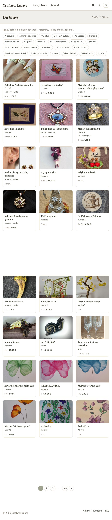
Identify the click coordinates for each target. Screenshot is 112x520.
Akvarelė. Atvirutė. (50, 385)
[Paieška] (93, 5)
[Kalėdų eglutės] (56, 201)
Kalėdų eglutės (48, 216)
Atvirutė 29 (83, 426)
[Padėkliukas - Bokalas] (92, 201)
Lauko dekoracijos (58, 42)
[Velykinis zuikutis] (92, 158)
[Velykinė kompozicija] (92, 287)
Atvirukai (45, 36)
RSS (107, 510)
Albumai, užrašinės (28, 36)
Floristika (93, 36)
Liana (43, 346)
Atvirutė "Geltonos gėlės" (17, 426)
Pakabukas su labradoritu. (54, 128)
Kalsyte (8, 389)
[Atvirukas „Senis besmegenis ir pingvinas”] (92, 70)
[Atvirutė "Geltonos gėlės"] (19, 411)
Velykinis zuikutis (87, 172)
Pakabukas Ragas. (14, 301)
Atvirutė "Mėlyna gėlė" (89, 385)
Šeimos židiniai (69, 53)
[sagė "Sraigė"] (56, 327)
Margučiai (92, 42)
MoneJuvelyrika (11, 92)
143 (65, 488)
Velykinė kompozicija (89, 301)
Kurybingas (83, 220)
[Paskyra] (99, 5)
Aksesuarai (9, 36)
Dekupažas (79, 36)
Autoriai (55, 5)
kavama (44, 176)
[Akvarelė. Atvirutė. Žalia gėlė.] (19, 371)
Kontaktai (98, 510)
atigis (80, 349)
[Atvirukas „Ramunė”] (19, 114)
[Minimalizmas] (19, 327)
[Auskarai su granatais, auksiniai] (19, 158)
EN (106, 5)
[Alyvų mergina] (56, 158)
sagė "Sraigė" (48, 342)
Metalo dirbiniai (30, 47)
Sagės (55, 53)
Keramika (41, 42)
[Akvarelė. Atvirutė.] (56, 371)
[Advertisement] (56, 253)
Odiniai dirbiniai (62, 47)
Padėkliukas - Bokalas (89, 216)
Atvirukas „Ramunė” (15, 128)
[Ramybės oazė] (56, 287)
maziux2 (81, 176)
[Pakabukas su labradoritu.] (56, 114)
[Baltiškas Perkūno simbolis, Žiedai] (19, 70)
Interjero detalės (12, 42)
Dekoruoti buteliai (61, 36)
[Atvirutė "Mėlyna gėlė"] (92, 371)
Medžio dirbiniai (11, 47)
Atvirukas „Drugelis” (52, 84)
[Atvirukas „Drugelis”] (56, 70)
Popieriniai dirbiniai (39, 53)
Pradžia (95, 17)
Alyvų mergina (48, 172)
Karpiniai (28, 42)
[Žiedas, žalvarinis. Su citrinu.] (92, 114)
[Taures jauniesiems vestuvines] (92, 327)
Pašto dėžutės (80, 47)
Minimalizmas (12, 342)
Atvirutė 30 (46, 426)
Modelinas (46, 47)
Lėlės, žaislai (76, 42)
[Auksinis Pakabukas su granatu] (19, 201)
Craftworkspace (15, 5)
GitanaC (44, 88)
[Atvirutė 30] (56, 411)
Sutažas (101, 53)
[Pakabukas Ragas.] (19, 287)
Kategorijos (39, 5)
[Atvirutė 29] (92, 411)
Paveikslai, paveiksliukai (15, 53)
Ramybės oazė (48, 301)
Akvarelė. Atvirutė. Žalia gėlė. (19, 385)
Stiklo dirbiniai (87, 53)
